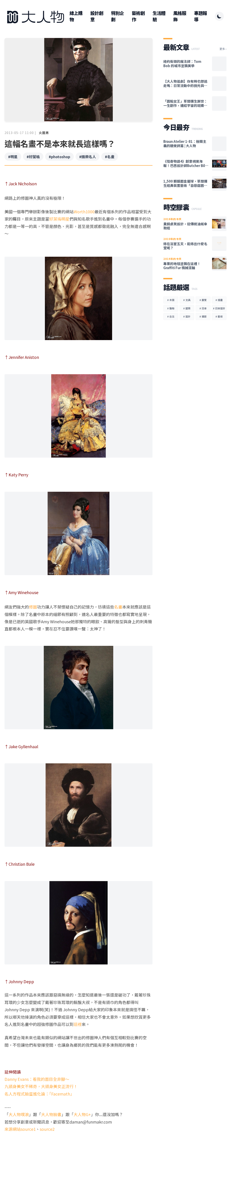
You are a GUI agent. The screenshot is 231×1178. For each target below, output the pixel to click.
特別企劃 (117, 16)
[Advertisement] (78, 1144)
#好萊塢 (33, 156)
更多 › (222, 49)
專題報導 (200, 16)
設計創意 (96, 16)
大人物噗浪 (19, 1114)
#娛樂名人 (87, 156)
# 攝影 (203, 316)
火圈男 (44, 132)
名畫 (118, 607)
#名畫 (109, 156)
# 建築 (186, 308)
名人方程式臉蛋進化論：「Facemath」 (39, 1094)
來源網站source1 (20, 1129)
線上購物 (75, 16)
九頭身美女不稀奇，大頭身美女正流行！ (41, 1086)
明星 (65, 219)
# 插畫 (219, 300)
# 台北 (170, 316)
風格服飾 (179, 16)
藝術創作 (138, 16)
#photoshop (59, 156)
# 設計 (186, 316)
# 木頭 (170, 300)
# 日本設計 (219, 308)
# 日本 (203, 308)
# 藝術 (219, 316)
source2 (47, 1129)
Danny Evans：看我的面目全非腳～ (37, 1079)
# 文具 (186, 300)
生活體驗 (158, 16)
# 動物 (170, 308)
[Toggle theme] (219, 16)
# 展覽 (203, 300)
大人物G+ (82, 1114)
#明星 (13, 156)
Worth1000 (84, 211)
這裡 (78, 1024)
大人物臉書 (51, 1114)
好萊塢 (55, 219)
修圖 (33, 607)
